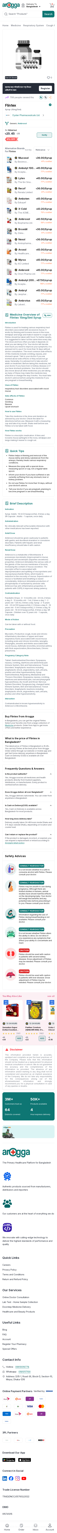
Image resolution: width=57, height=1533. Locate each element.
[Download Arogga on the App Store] (24, 1460)
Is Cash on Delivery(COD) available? (21, 805)
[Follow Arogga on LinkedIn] (4, 1478)
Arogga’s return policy (14, 843)
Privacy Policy (9, 1269)
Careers (6, 1265)
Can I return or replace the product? (21, 834)
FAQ (4, 1334)
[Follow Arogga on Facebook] (11, 1478)
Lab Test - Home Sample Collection (20, 1302)
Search (48, 14)
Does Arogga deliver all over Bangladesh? (24, 792)
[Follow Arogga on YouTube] (24, 1478)
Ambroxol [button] (22, 123)
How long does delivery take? (18, 819)
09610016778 (22, 1367)
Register (45, 88)
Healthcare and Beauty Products (18, 1311)
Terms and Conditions (13, 1274)
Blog (4, 1329)
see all (51, 996)
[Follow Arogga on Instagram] (17, 1478)
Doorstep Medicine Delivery (16, 1307)
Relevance (40, 150)
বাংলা (49, 315)
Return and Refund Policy (15, 1279)
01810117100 (25, 1371)
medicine (9, 725)
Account (6, 1339)
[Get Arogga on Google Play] (8, 1460)
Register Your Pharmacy (14, 1344)
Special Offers (9, 1349)
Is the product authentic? (16, 774)
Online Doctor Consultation (15, 1297)
